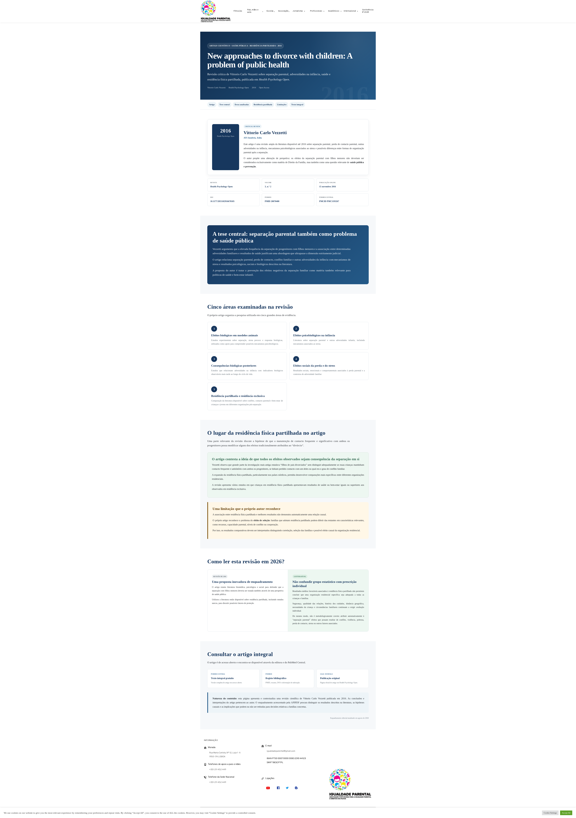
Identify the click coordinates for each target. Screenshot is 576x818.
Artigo (212, 104)
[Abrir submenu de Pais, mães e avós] (262, 11)
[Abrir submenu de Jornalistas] (304, 11)
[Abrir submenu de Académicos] (341, 11)
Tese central (224, 104)
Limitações (281, 104)
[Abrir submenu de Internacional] (357, 11)
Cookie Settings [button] (550, 813)
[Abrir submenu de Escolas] (274, 11)
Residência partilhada (263, 104)
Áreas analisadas (241, 104)
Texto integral (297, 104)
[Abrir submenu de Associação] (289, 11)
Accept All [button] (566, 813)
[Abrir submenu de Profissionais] (323, 11)
